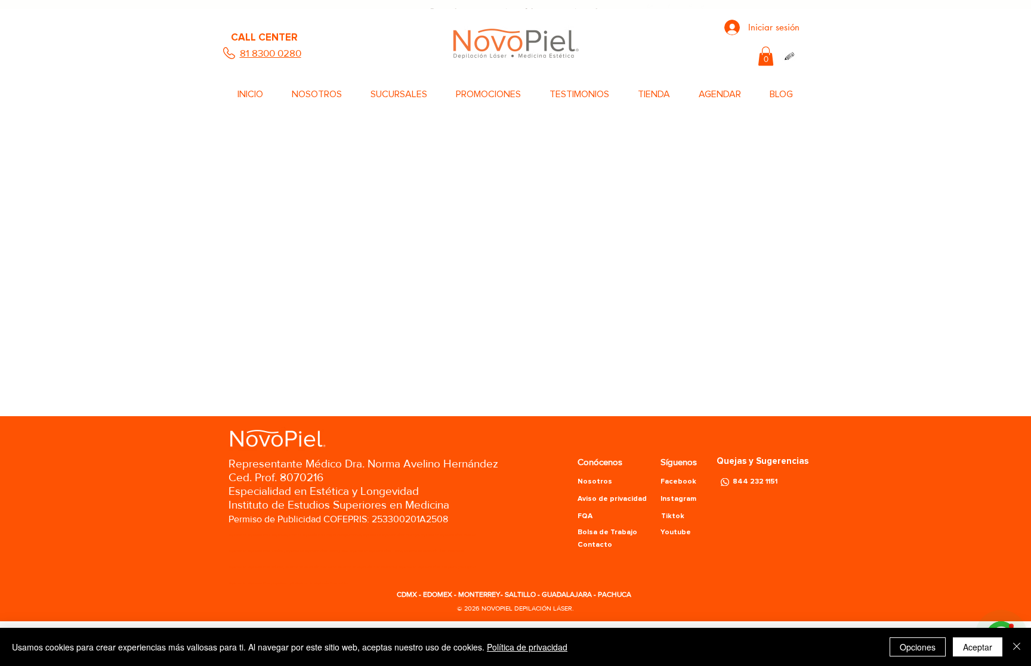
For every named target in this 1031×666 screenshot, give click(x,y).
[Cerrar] (1017, 646)
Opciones (918, 647)
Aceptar (977, 647)
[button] (766, 56)
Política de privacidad (527, 647)
